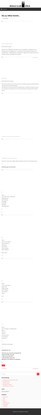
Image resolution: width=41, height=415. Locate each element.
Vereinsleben (5, 405)
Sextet (3, 365)
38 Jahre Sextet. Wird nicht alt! (8, 386)
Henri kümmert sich (6, 381)
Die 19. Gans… (4, 368)
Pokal (4, 398)
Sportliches (5, 401)
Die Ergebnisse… (36, 368)
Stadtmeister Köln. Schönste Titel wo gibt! (10, 380)
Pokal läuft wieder (6, 383)
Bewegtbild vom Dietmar (7, 384)
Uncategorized (5, 404)
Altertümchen (5, 396)
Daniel (3, 13)
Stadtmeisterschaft (6, 402)
